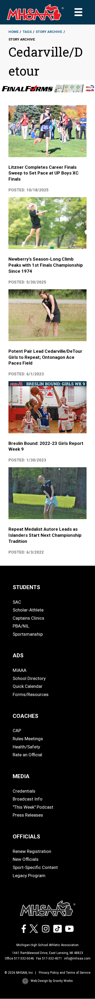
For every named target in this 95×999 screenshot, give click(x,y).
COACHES (25, 716)
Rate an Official (27, 754)
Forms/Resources (31, 694)
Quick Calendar (27, 686)
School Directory (29, 678)
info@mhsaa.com (77, 958)
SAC (17, 602)
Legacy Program (29, 875)
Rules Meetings (28, 738)
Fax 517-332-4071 (49, 958)
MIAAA (19, 670)
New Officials (26, 859)
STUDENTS (26, 587)
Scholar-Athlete (28, 610)
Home (13, 32)
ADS (18, 655)
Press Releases (28, 815)
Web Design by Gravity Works (52, 981)
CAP (17, 730)
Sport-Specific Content (35, 867)
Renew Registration (32, 851)
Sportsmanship (28, 634)
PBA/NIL (21, 626)
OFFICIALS (26, 836)
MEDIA (21, 776)
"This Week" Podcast (33, 807)
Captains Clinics (28, 618)
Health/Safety (26, 746)
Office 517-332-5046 (19, 958)
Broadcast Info (27, 799)
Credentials (24, 791)
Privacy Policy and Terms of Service (65, 973)
